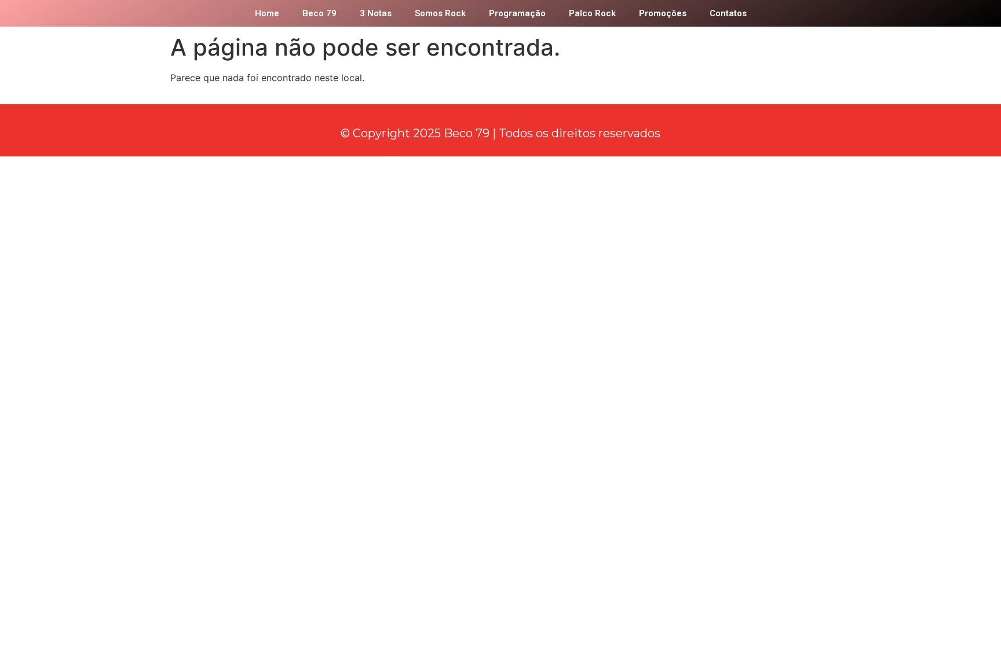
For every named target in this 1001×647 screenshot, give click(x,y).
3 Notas (376, 13)
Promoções (662, 13)
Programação (517, 13)
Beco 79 (319, 13)
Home (267, 13)
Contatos (728, 13)
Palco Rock (592, 13)
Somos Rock (440, 13)
